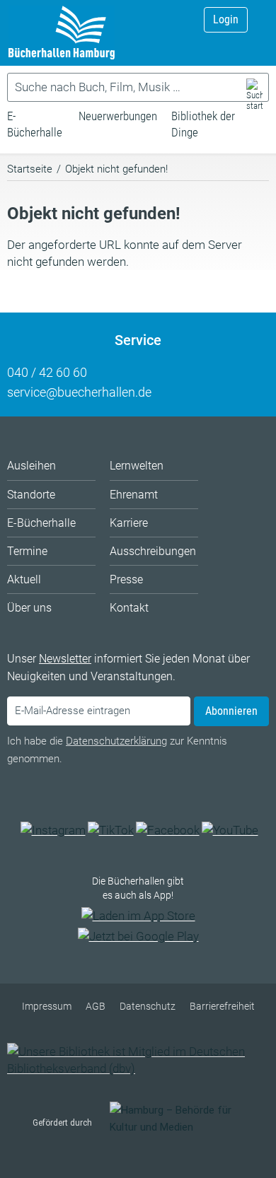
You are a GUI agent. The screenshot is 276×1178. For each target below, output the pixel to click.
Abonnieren (231, 711)
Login (225, 19)
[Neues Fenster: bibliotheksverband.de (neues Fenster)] (138, 1068)
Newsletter (65, 658)
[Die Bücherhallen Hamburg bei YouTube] (230, 830)
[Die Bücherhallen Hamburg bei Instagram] (53, 830)
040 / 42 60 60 (47, 372)
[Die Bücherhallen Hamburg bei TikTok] (111, 830)
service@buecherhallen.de (79, 392)
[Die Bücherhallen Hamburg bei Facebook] (168, 830)
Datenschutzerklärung (116, 741)
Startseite (29, 169)
